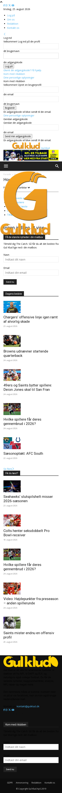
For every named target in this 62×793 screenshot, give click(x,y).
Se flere (7, 468)
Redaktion (12, 23)
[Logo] (25, 220)
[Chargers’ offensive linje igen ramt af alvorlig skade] (31, 307)
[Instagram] (6, 5)
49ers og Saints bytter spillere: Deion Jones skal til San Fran (27, 387)
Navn (6, 254)
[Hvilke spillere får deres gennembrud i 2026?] (31, 409)
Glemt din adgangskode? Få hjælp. (22, 70)
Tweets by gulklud (13, 713)
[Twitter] (10, 5)
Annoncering (22, 782)
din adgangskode (12, 62)
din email (8, 94)
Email (6, 268)
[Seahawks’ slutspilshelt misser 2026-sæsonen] (31, 486)
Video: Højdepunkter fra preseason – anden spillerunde (30, 601)
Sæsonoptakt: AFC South (23, 453)
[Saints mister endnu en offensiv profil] (31, 623)
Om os (11, 19)
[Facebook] (4, 5)
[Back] (4, 34)
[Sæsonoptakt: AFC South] (31, 443)
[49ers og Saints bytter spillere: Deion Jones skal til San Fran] (31, 375)
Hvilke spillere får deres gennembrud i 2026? (22, 421)
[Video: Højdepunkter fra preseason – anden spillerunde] (31, 588)
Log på (11, 15)
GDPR (10, 782)
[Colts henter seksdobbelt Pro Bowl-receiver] (31, 520)
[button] (5, 166)
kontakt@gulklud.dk (28, 706)
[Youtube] (13, 5)
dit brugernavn (11, 51)
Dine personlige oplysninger (18, 77)
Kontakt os (13, 27)
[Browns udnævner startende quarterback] (31, 341)
